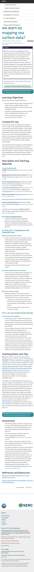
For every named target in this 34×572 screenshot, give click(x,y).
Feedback (4, 524)
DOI (3, 44)
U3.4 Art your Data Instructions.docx (11, 183)
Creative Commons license (24, 536)
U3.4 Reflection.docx (20, 194)
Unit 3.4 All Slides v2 (13, 170)
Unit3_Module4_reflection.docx (18, 466)
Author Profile (30, 40)
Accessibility (5, 517)
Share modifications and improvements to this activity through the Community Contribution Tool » (17, 91)
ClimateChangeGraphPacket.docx (11, 187)
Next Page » (28, 487)
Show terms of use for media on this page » (10, 543)
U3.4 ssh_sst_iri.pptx (12, 177)
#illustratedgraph (7, 402)
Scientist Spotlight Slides (12, 204)
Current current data (7, 199)
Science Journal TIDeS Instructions (15, 211)
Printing (4, 519)
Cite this (7, 44)
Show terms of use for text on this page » (10, 540)
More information (5, 545)
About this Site (6, 515)
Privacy (4, 521)
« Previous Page (20, 487)
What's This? (4, 556)
